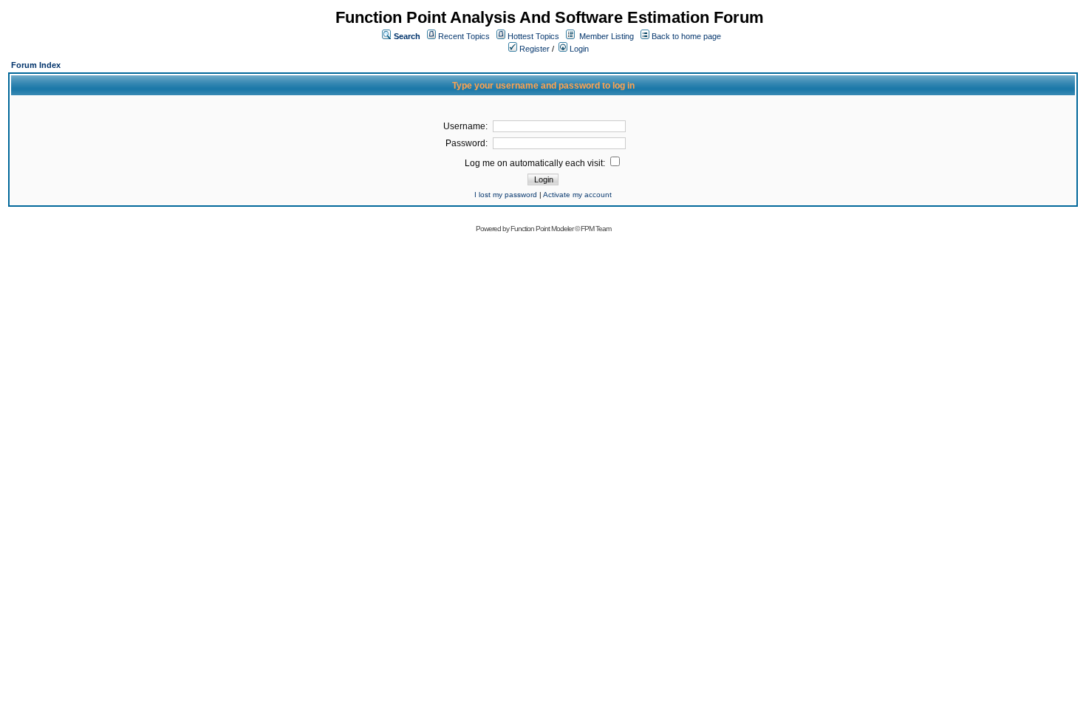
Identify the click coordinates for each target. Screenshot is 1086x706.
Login (578, 48)
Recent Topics (464, 36)
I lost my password (505, 195)
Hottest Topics (533, 36)
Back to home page (686, 36)
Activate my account (577, 195)
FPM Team (596, 229)
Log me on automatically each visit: (536, 163)
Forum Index (36, 65)
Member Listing (606, 36)
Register (533, 48)
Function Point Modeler (541, 229)
